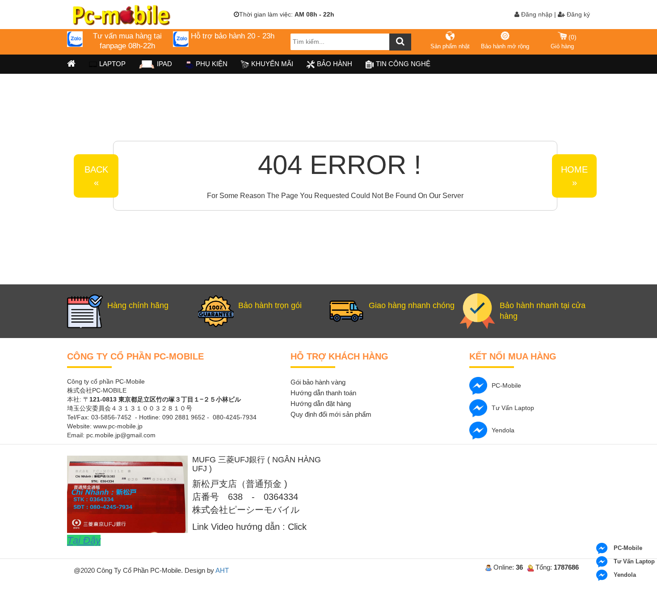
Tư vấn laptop (513, 407)
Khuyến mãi (272, 64)
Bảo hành (334, 64)
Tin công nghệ (403, 64)
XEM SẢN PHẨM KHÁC (515, 142)
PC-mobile (506, 385)
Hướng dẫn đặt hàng (321, 403)
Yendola (503, 430)
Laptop (112, 64)
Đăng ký (577, 14)
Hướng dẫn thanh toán (323, 393)
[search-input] (351, 42)
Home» (574, 176)
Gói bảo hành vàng (318, 382)
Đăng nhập (535, 14)
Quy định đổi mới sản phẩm (331, 414)
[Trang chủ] (71, 64)
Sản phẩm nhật (450, 46)
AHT (222, 570)
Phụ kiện (211, 64)
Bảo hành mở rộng (505, 46)
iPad (164, 64)
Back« (96, 176)
